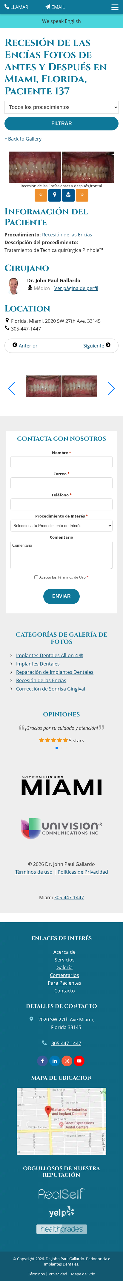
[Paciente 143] (41, 195)
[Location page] (54, 195)
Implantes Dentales (38, 663)
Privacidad (58, 1274)
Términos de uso (34, 872)
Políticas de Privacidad (83, 872)
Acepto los (64, 577)
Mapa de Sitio (83, 1274)
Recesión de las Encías (41, 680)
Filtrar (61, 123)
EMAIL (57, 7)
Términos (36, 1274)
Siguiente (94, 345)
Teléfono (61, 495)
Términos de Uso (72, 577)
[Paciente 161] (82, 195)
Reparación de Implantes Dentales (54, 672)
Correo (61, 473)
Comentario (61, 537)
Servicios (65, 959)
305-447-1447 (69, 897)
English (73, 21)
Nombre (61, 452)
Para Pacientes (64, 983)
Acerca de (64, 952)
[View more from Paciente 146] (61, 395)
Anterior (28, 345)
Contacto (64, 990)
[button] (11, 388)
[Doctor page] (68, 195)
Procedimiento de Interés (61, 516)
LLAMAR (18, 7)
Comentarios (64, 975)
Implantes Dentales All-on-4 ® (49, 655)
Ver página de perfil (76, 288)
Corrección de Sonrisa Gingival (50, 688)
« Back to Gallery (22, 138)
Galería (64, 967)
